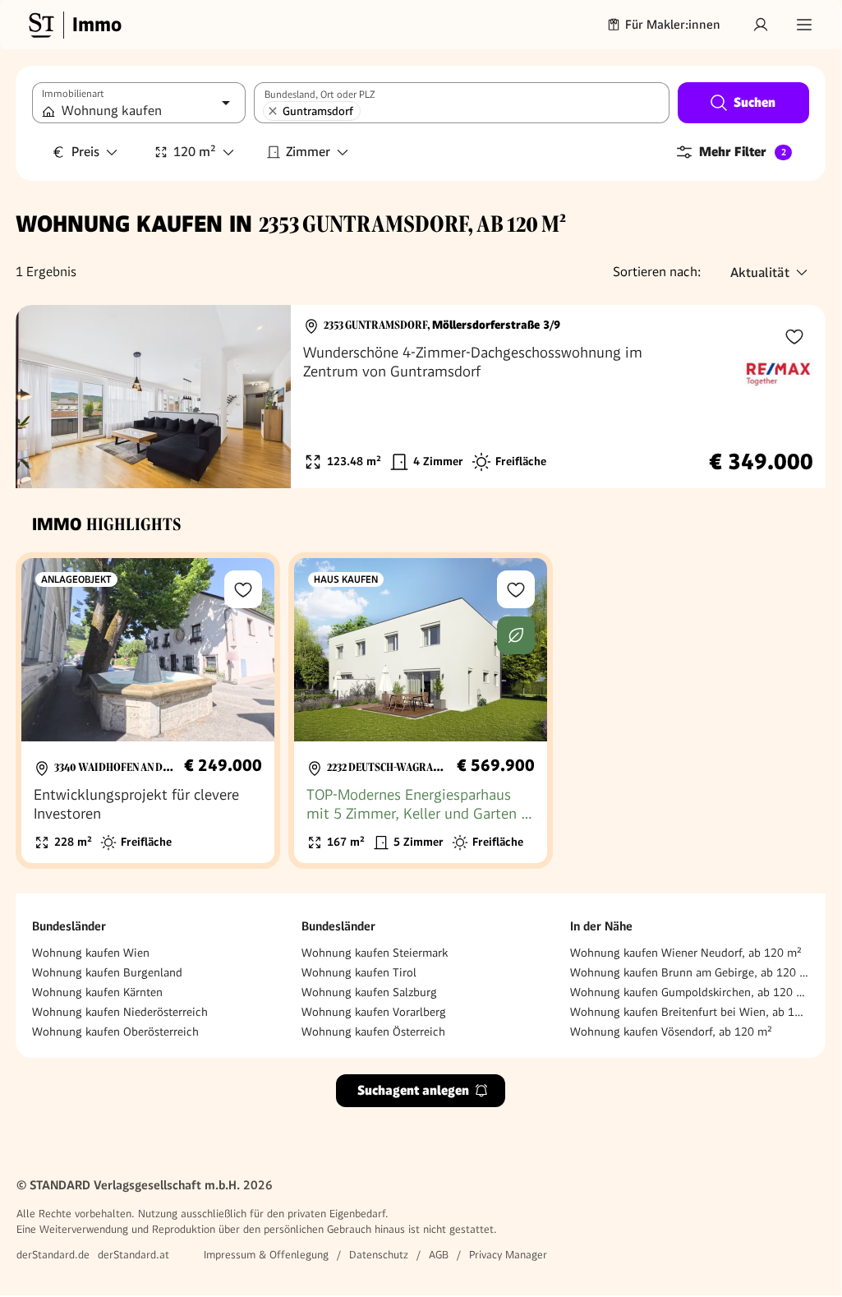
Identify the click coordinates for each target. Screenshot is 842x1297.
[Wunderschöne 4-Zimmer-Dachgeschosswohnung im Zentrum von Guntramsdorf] (421, 396)
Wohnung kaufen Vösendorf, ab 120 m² (671, 1031)
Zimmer (308, 151)
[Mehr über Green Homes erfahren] (516, 635)
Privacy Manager (508, 1255)
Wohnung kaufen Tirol (358, 972)
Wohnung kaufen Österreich (373, 1031)
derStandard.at (133, 1255)
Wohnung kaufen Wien (91, 952)
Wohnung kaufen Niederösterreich (120, 1011)
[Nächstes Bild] (262, 397)
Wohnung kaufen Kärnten (97, 992)
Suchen (754, 102)
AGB (439, 1255)
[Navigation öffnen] (804, 24)
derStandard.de (53, 1255)
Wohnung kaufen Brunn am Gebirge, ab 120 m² (689, 972)
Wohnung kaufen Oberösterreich (115, 1031)
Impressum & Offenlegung (266, 1255)
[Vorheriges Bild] (43, 397)
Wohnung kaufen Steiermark (374, 952)
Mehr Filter (742, 151)
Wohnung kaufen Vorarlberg (373, 1011)
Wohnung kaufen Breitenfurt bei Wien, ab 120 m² (689, 1011)
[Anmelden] (760, 24)
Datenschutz (378, 1255)
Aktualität (759, 272)
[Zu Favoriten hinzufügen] (794, 336)
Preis (85, 151)
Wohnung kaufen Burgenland (107, 972)
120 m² (194, 151)
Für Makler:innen (672, 24)
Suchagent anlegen (413, 1090)
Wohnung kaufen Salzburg (369, 992)
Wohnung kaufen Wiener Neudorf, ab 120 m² (686, 952)
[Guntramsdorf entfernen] (273, 111)
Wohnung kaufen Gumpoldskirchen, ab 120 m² (689, 992)
